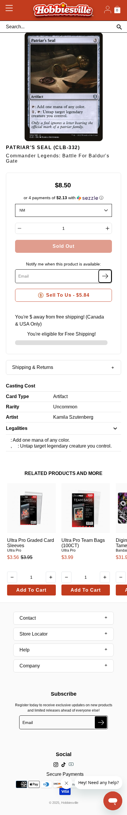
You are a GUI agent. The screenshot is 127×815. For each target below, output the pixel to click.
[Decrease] (19, 228)
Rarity (12, 406)
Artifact (60, 396)
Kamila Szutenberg (73, 417)
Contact (27, 618)
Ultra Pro (14, 550)
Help (24, 649)
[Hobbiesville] (63, 10)
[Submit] (101, 722)
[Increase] (107, 228)
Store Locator (33, 633)
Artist (12, 417)
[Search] (119, 27)
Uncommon (65, 406)
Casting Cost (20, 385)
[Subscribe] (105, 276)
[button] (63, 198)
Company (29, 665)
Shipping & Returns (32, 367)
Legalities (16, 428)
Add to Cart (31, 590)
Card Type (17, 396)
